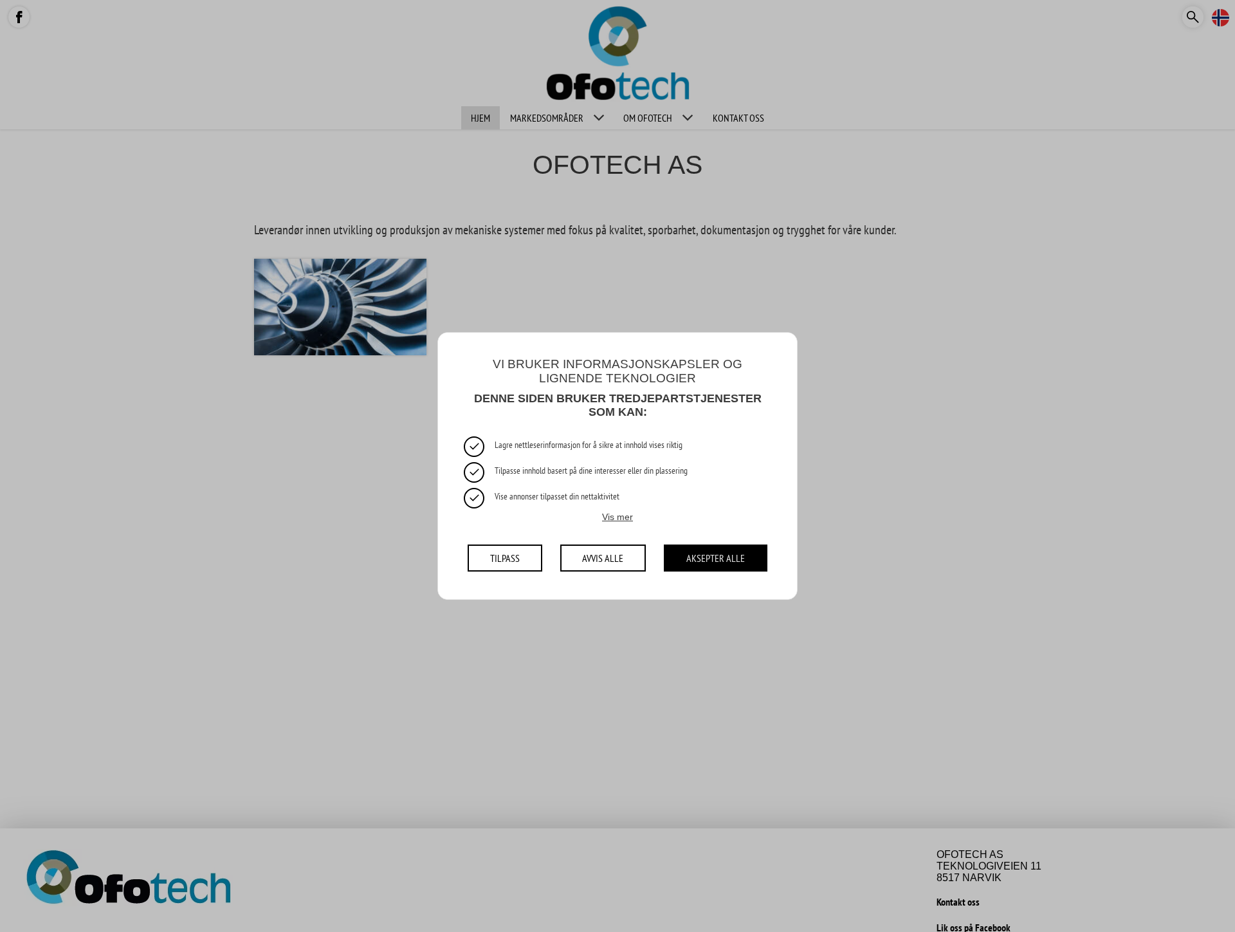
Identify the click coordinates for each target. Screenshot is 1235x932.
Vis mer (617, 516)
